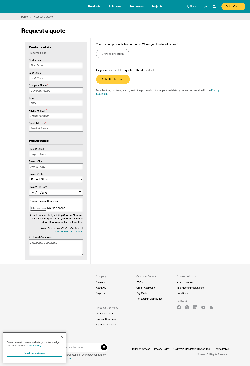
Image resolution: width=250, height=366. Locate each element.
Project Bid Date (38, 187)
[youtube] (203, 307)
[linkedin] (195, 307)
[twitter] (187, 307)
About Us (101, 287)
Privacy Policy (161, 349)
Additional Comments (41, 237)
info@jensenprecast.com (190, 287)
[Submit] (104, 347)
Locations (182, 293)
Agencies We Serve (106, 324)
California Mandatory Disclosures (191, 349)
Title (32, 98)
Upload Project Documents (45, 201)
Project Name (36, 148)
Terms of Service (141, 349)
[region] (34, 347)
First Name (36, 60)
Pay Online (142, 293)
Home (24, 16)
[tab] (94, 6)
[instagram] (211, 307)
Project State (37, 174)
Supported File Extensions (68, 231)
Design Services (104, 313)
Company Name (38, 85)
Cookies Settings (34, 352)
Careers (100, 282)
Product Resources (106, 319)
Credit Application (146, 287)
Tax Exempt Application (149, 298)
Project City (36, 161)
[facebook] (179, 307)
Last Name (35, 72)
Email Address (37, 123)
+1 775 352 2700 (186, 282)
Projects (157, 6)
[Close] (62, 337)
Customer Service (146, 276)
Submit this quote (113, 79)
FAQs (139, 282)
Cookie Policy (221, 349)
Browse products (113, 53)
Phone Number (38, 110)
